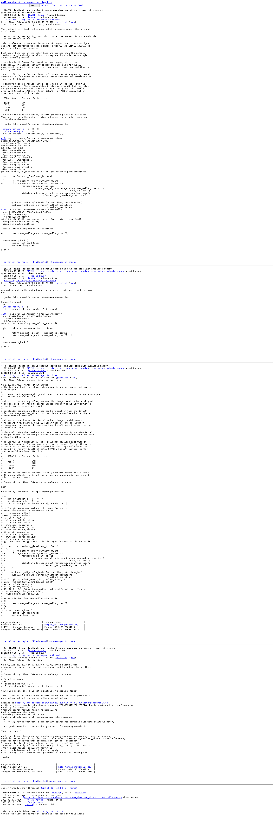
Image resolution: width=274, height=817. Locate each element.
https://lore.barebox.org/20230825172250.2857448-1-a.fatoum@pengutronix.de (61, 703)
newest (73, 788)
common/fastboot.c (13, 129)
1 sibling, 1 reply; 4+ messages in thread (30, 280)
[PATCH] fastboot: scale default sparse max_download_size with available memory (74, 271)
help (43, 5)
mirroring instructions (51, 811)
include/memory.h (13, 131)
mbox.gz (56, 793)
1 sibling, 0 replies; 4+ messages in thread (31, 375)
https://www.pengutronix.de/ (61, 625)
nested (43, 262)
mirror (63, 5)
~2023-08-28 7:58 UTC (52, 788)
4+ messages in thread (62, 262)
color (53, 5)
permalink (61, 22)
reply (25, 262)
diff (3, 138)
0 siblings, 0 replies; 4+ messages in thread (32, 655)
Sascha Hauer (38, 276)
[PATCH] (32, 17)
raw (73, 22)
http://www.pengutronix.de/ (74, 767)
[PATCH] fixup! (37, 15)
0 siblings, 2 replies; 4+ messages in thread (32, 20)
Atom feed (77, 5)
